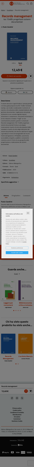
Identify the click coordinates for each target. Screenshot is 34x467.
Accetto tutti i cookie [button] (17, 252)
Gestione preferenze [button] (17, 248)
